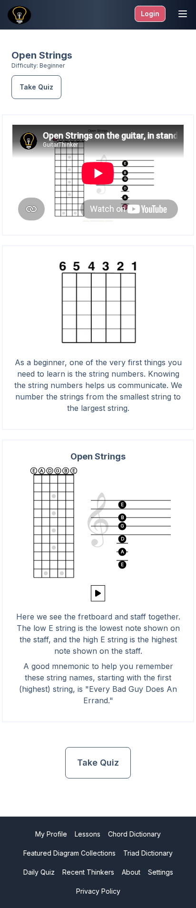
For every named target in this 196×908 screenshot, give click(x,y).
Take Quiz (36, 87)
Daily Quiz (39, 872)
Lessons (87, 834)
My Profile (51, 834)
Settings (160, 872)
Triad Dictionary (148, 853)
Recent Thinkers (88, 872)
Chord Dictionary (134, 834)
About (131, 872)
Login (150, 14)
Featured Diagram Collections (69, 853)
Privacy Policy (98, 891)
